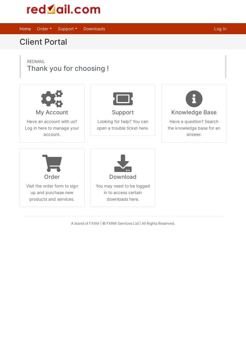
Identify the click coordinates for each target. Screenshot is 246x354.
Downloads (94, 28)
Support (66, 28)
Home (25, 28)
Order (43, 28)
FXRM (94, 223)
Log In (220, 28)
